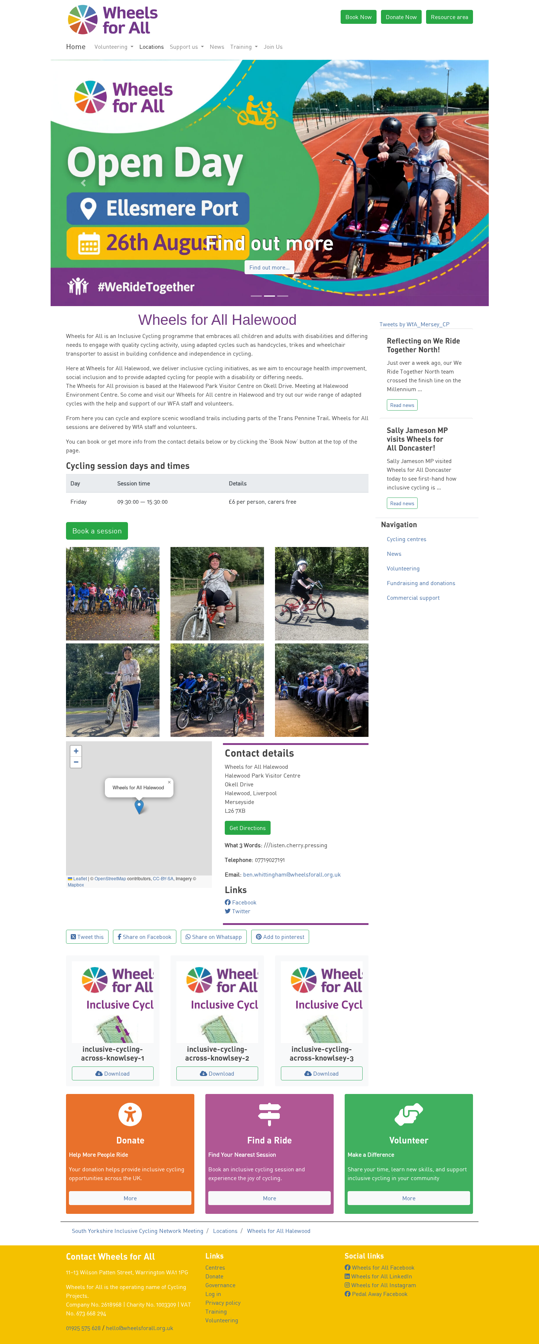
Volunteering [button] (112, 46)
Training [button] (241, 46)
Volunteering (403, 568)
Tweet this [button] (90, 936)
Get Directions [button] (248, 827)
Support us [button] (184, 46)
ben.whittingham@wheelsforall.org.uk (292, 874)
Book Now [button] (358, 17)
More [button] (130, 1198)
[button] (83, 183)
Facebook (244, 902)
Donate (214, 1276)
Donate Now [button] (401, 17)
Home (76, 46)
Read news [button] (402, 405)
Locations (151, 46)
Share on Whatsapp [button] (216, 936)
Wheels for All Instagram (383, 1285)
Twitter (240, 911)
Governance (220, 1285)
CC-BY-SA (163, 878)
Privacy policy (223, 1302)
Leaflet (79, 878)
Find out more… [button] (269, 267)
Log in (213, 1293)
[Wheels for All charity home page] (112, 19)
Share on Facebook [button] (146, 936)
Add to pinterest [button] (283, 936)
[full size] (113, 592)
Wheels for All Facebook (383, 1267)
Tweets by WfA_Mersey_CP (415, 324)
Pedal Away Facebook (379, 1293)
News (217, 46)
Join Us (273, 46)
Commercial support (413, 597)
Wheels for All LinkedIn (381, 1276)
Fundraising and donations (421, 583)
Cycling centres (406, 539)
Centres (215, 1267)
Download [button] (116, 1073)
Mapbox (76, 884)
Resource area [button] (449, 17)
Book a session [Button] (97, 530)
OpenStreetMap (110, 878)
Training (216, 1311)
